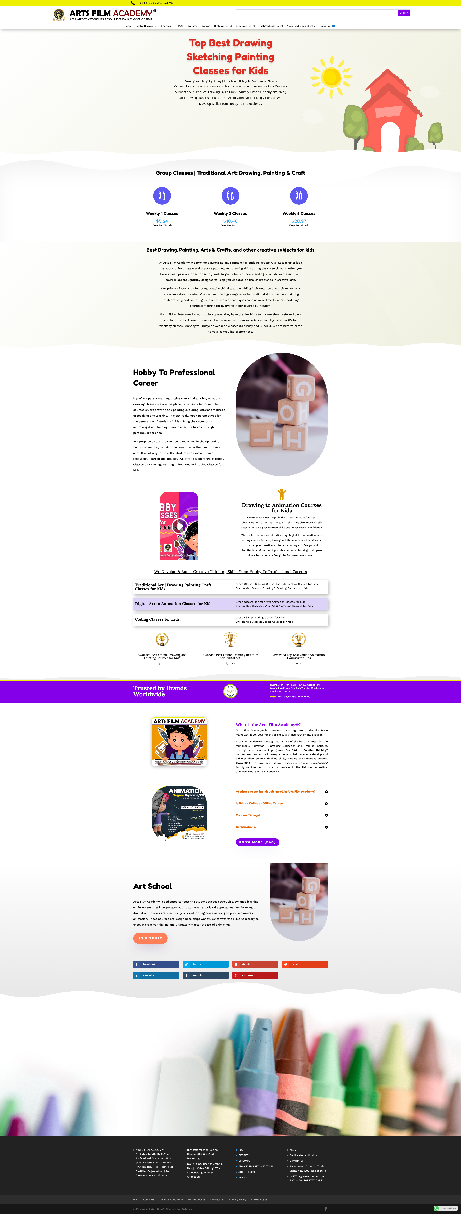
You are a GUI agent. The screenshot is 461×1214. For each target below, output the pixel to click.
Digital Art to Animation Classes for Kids (280, 601)
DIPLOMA (244, 1160)
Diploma (192, 26)
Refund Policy (196, 1199)
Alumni (325, 26)
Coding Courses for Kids (278, 621)
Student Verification (156, 3)
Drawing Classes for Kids (270, 584)
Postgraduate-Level (271, 26)
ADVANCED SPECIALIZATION (255, 1166)
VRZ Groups (146, 1162)
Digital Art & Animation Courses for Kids (288, 605)
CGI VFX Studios (197, 1163)
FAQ (171, 3)
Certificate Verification (304, 1155)
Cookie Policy (259, 1199)
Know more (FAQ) (257, 842)
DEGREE (243, 1155)
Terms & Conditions (171, 1199)
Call (141, 3)
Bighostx (193, 1149)
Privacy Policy (237, 1199)
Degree (206, 26)
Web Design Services (163, 1209)
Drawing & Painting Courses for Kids (285, 588)
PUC (180, 26)
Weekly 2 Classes (230, 213)
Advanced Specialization (302, 26)
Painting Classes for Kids (302, 584)
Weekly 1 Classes (162, 213)
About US (149, 1199)
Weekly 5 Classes (299, 213)
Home (127, 26)
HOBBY (242, 1177)
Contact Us (296, 1160)
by (178, 1209)
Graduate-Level (245, 26)
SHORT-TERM (246, 1171)
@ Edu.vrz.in (141, 1209)
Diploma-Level (223, 26)
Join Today (150, 938)
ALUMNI (294, 1149)
